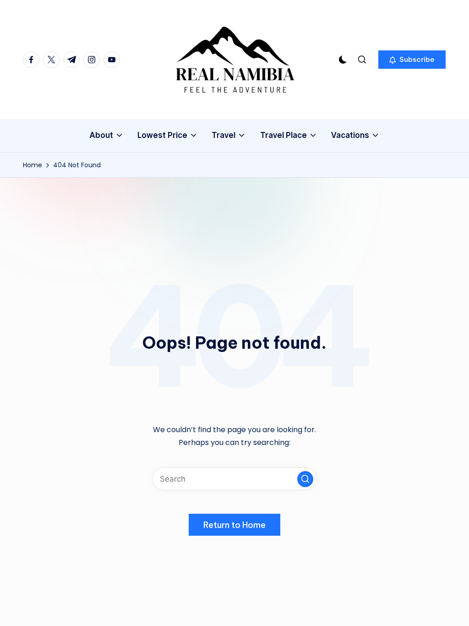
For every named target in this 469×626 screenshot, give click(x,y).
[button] (412, 59)
